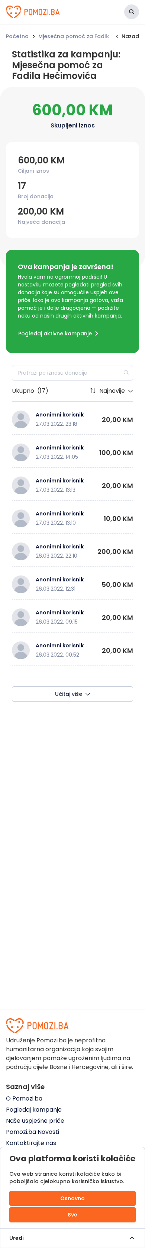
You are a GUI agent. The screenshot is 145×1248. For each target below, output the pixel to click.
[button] (131, 11)
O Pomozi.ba (24, 1098)
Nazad (130, 36)
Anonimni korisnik (60, 414)
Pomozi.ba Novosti (32, 1132)
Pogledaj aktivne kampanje (55, 333)
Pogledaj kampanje (34, 1109)
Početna (17, 36)
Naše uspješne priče (35, 1120)
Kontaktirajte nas (31, 1143)
